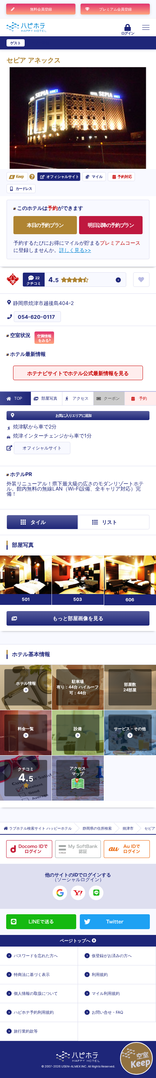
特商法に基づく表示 (32, 974)
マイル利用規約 (106, 993)
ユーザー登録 (38, 43)
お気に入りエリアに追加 (73, 415)
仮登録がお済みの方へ (112, 955)
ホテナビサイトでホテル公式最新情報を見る (78, 373)
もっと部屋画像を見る (78, 618)
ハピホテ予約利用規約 (34, 1012)
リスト (109, 522)
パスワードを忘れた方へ (36, 955)
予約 (143, 398)
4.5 (53, 280)
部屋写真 (49, 398)
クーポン (112, 398)
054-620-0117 (36, 317)
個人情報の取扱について (36, 993)
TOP (18, 398)
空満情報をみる (44, 338)
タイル (38, 522)
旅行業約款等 (26, 1031)
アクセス (81, 398)
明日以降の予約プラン (111, 225)
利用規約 (100, 974)
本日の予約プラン (45, 225)
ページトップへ (75, 940)
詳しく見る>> (75, 250)
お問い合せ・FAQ (107, 1012)
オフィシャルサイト (42, 448)
